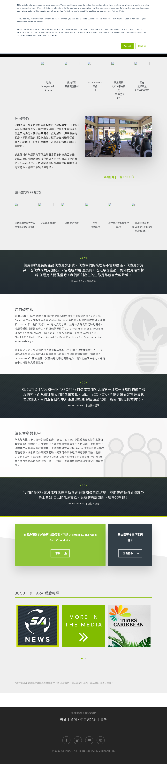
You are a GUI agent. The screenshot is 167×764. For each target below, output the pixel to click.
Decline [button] (142, 45)
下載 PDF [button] (122, 177)
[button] (60, 553)
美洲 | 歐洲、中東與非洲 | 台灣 (83, 719)
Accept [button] (127, 45)
